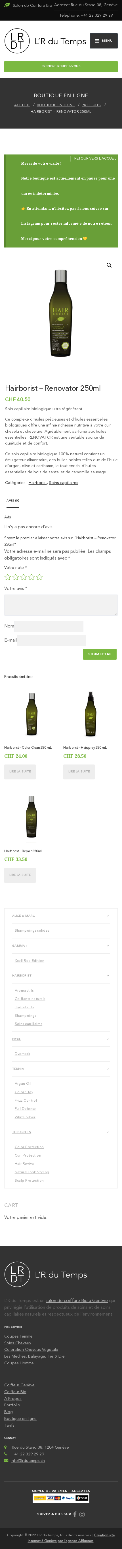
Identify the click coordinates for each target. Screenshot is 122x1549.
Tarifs (9, 1426)
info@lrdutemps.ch (28, 1461)
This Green (21, 1132)
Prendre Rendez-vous (61, 66)
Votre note (15, 568)
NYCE (16, 1039)
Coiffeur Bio (15, 1392)
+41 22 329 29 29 (97, 15)
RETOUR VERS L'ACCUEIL (95, 158)
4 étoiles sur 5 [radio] (31, 577)
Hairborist (38, 483)
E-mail (10, 640)
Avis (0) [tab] (13, 500)
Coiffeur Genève (19, 1385)
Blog (8, 1412)
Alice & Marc (23, 916)
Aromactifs (24, 991)
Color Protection (29, 1147)
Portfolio (12, 1405)
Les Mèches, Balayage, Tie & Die (34, 1356)
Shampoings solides (32, 931)
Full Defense (25, 1109)
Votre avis (15, 589)
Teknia (18, 1069)
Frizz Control (26, 1100)
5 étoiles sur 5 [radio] (39, 577)
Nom (9, 626)
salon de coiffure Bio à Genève (77, 1301)
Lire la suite (20, 771)
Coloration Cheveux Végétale (31, 1350)
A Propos (13, 1399)
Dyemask (22, 1054)
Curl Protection (28, 1155)
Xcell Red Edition (30, 961)
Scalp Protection (29, 1181)
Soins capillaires (63, 483)
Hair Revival (25, 1164)
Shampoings (25, 1016)
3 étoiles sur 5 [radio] (23, 577)
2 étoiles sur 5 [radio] (15, 577)
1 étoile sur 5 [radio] (7, 577)
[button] (109, 265)
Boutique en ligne (20, 1419)
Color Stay (24, 1092)
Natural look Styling (32, 1172)
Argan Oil (23, 1084)
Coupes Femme (18, 1336)
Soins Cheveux (17, 1343)
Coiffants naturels (30, 999)
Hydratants (24, 1007)
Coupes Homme (19, 1363)
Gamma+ (20, 945)
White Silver (25, 1117)
